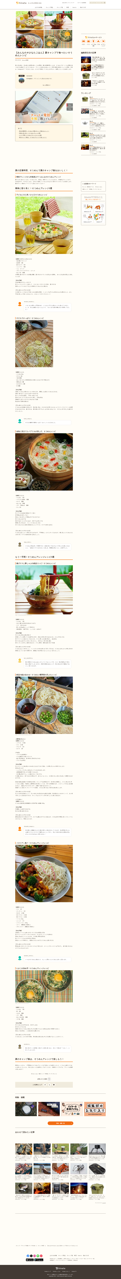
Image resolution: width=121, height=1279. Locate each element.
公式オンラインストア (69, 2)
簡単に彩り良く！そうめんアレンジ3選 (29, 133)
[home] (60, 1268)
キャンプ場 (60, 7)
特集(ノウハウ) (49, 1073)
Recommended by (98, 1202)
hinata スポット (66, 1271)
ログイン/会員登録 (82, 2)
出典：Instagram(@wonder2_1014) (23, 903)
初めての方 (83, 7)
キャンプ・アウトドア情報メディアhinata (25, 1245)
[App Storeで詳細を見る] (30, 1260)
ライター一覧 (82, 1258)
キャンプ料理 (25, 60)
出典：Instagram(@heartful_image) (23, 734)
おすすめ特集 (38, 7)
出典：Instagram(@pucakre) (22, 1003)
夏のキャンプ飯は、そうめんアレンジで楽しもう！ (33, 137)
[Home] (28, 3)
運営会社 (76, 1260)
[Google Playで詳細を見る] (38, 1260)
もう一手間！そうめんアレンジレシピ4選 (30, 135)
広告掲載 (60, 1258)
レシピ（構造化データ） (88, 186)
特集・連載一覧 (60, 1123)
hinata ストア (48, 1271)
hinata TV (74, 1271)
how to (74, 7)
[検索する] (104, 2)
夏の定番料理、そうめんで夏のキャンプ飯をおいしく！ (34, 131)
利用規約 (52, 1260)
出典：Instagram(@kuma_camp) (23, 368)
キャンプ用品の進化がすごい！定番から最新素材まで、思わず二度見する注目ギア (98, 66)
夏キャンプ (41, 1073)
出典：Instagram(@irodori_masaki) (23, 254)
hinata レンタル (56, 1271)
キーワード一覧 (90, 1258)
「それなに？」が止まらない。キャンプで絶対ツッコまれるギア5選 (98, 82)
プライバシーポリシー (61, 1260)
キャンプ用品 (49, 7)
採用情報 (70, 1260)
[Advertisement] (29, 155)
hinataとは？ (53, 1258)
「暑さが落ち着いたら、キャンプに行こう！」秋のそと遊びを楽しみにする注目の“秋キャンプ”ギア (99, 59)
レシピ (55, 1073)
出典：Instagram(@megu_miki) (22, 491)
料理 (68, 7)
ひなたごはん (35, 1073)
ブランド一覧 (74, 1258)
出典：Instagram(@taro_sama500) (23, 615)
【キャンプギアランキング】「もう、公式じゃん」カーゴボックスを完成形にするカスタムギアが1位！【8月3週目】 (98, 74)
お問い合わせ (67, 1258)
